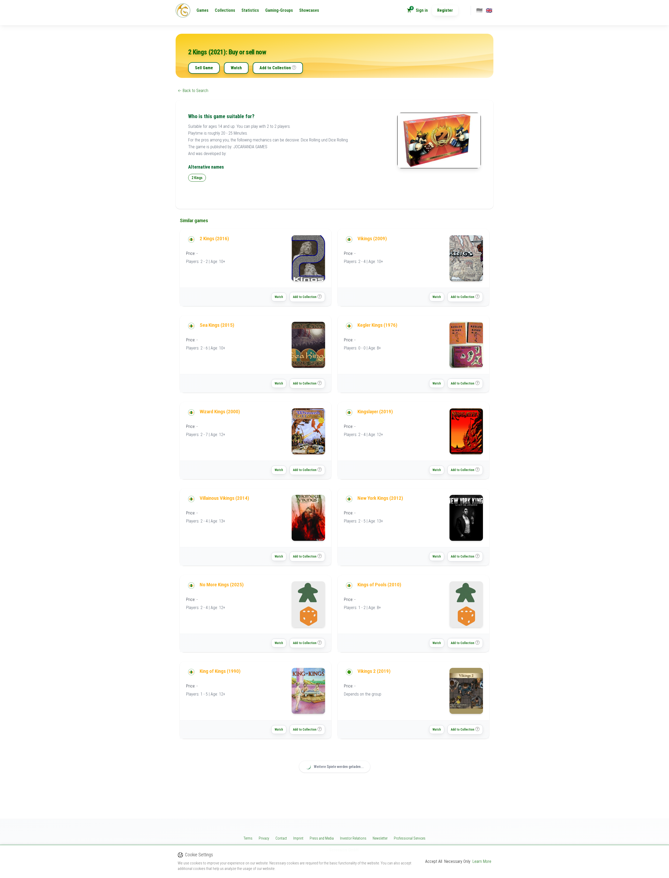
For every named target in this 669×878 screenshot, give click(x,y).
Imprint (298, 838)
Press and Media (322, 838)
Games (203, 10)
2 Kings (197, 178)
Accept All (433, 861)
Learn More (481, 861)
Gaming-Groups (279, 10)
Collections (225, 10)
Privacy (264, 838)
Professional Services (409, 838)
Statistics (250, 10)
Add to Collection (275, 67)
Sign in (422, 10)
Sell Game (204, 67)
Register (445, 10)
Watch (236, 67)
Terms (248, 838)
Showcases (309, 10)
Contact (281, 838)
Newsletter (380, 838)
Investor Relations (353, 838)
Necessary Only (457, 861)
